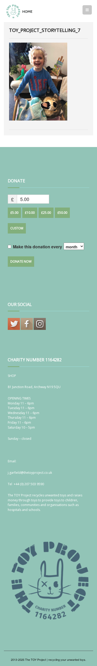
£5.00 (14, 212)
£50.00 (62, 212)
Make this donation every (38, 247)
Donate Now (21, 261)
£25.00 (46, 212)
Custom (16, 228)
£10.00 (30, 212)
